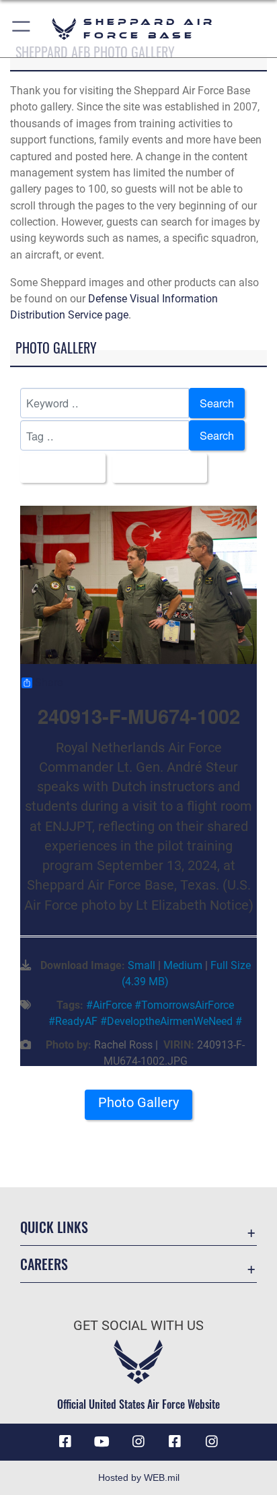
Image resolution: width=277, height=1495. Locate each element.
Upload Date (155, 468)
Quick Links (54, 1227)
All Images (59, 468)
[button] (22, 28)
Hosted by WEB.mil (139, 1477)
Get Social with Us (138, 1325)
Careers (44, 1264)
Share (49, 682)
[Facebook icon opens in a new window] (65, 1442)
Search (217, 403)
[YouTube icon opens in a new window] (102, 1442)
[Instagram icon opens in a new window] (138, 1442)
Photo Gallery (138, 1102)
